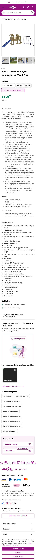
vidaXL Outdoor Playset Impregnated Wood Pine (14, 73)
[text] (6, 97)
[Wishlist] (28, 7)
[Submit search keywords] (31, 12)
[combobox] (18, 12)
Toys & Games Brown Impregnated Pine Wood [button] (12, 406)
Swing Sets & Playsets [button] (9, 431)
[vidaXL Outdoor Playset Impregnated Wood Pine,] (18, 40)
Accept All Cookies (18, 549)
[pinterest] (11, 503)
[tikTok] (15, 503)
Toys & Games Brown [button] (21, 396)
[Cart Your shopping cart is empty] (33, 7)
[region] (18, 548)
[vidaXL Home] (12, 7)
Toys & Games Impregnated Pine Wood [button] (12, 401)
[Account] (24, 7)
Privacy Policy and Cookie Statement (17, 544)
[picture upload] (18, 351)
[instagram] (7, 503)
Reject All (18, 553)
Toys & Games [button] (7, 396)
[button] (10, 375)
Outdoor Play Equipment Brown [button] (12, 416)
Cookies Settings (18, 557)
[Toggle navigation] (3, 7)
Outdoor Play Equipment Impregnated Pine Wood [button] (12, 421)
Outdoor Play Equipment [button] (10, 411)
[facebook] (3, 503)
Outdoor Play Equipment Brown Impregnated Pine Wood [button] (12, 426)
